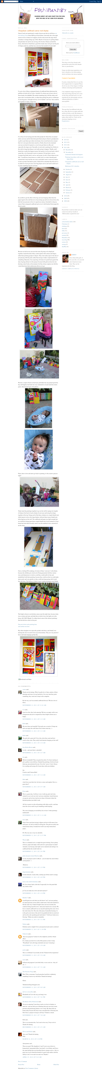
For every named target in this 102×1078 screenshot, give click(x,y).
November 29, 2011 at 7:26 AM (34, 1015)
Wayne (24, 840)
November (69, 152)
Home (38, 1064)
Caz (24, 709)
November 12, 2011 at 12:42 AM (34, 705)
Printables (64, 237)
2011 (65, 147)
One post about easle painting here (27, 624)
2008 (65, 201)
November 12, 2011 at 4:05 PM (34, 877)
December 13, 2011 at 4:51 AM (34, 1027)
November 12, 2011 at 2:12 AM (34, 719)
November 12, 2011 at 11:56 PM (34, 929)
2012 (65, 145)
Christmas (64, 224)
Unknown (25, 934)
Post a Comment (22, 1061)
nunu (24, 960)
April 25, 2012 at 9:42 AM (32, 1057)
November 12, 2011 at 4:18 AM (34, 743)
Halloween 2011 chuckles (72, 166)
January (68, 192)
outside (64, 235)
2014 (65, 140)
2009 (65, 198)
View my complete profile (70, 268)
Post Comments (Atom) (32, 1068)
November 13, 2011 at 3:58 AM (34, 945)
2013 (65, 142)
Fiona (24, 791)
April (67, 185)
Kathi (24, 735)
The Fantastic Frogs (28, 971)
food (63, 228)
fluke (24, 779)
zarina (24, 689)
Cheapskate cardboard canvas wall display (33, 30)
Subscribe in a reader (67, 33)
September (69, 172)
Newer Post (21, 1064)
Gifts (63, 231)
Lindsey (73, 254)
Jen (23, 757)
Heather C (25, 898)
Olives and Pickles (28, 1031)
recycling (64, 240)
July (67, 177)
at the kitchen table (67, 222)
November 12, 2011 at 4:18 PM (34, 893)
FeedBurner (76, 53)
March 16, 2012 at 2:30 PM (32, 1039)
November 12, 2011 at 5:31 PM (34, 919)
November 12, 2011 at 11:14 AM (34, 815)
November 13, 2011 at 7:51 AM (34, 967)
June (67, 180)
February (68, 190)
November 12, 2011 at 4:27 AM (34, 753)
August (68, 174)
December (68, 150)
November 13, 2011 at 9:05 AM (34, 987)
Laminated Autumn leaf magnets (74, 154)
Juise (24, 820)
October (68, 169)
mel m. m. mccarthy (28, 992)
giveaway (64, 233)
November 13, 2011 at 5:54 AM (34, 955)
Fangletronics (65, 121)
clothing (64, 226)
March (67, 187)
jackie (24, 950)
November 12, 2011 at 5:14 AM (34, 775)
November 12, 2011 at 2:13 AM (34, 731)
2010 (65, 196)
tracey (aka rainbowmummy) (30, 882)
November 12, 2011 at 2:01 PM (34, 851)
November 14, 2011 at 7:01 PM (34, 997)
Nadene (25, 924)
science (64, 242)
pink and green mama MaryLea (31, 856)
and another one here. (24, 626)
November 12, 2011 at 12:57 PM (34, 835)
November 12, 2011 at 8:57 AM (34, 787)
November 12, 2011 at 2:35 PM (34, 867)
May (67, 182)
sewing (64, 244)
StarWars (64, 246)
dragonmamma (27, 872)
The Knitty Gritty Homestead (30, 1001)
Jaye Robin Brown (28, 747)
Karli (24, 723)
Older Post (56, 1064)
